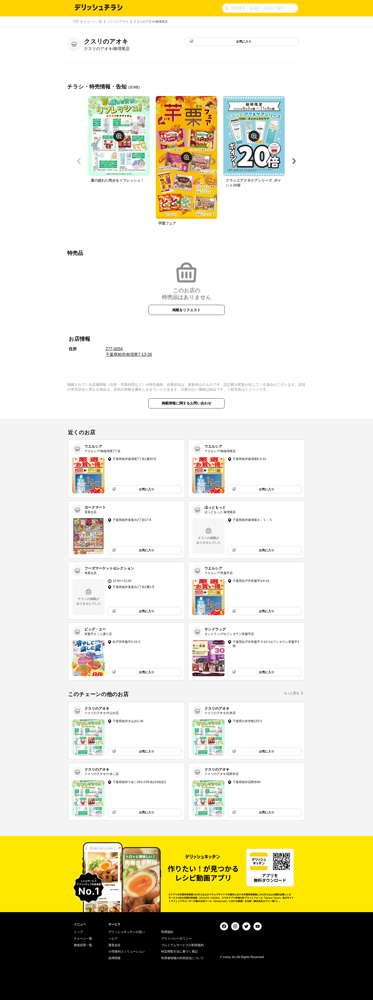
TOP (76, 21)
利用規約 (167, 932)
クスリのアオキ (117, 21)
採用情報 (114, 958)
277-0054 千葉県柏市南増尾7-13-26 (129, 352)
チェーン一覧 (93, 21)
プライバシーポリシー (176, 938)
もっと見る (291, 693)
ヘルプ (112, 938)
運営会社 (114, 945)
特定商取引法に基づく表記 (179, 951)
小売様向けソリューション (126, 951)
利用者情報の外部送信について (182, 958)
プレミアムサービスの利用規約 (182, 945)
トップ (78, 932)
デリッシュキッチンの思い (126, 932)
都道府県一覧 (83, 945)
